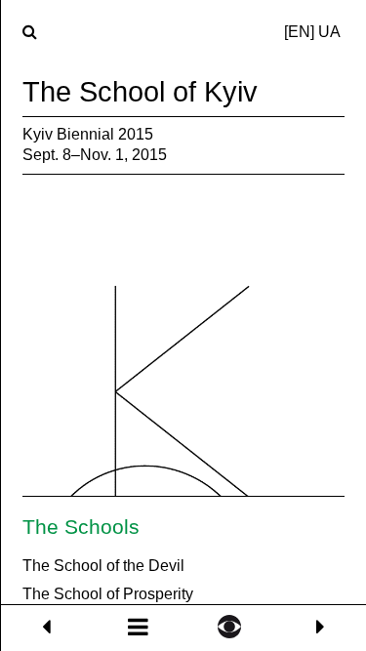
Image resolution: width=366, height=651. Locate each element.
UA (329, 31)
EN (299, 31)
